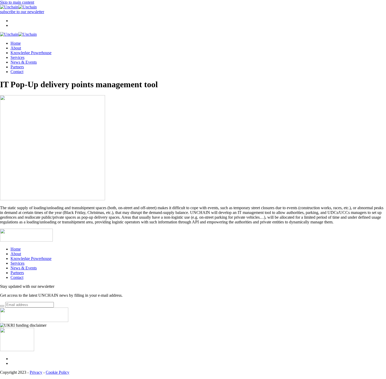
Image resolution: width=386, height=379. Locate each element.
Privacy (36, 372)
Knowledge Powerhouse (31, 52)
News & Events (24, 62)
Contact (17, 71)
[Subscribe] (2, 306)
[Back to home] (18, 7)
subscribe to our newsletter (22, 11)
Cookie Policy (57, 372)
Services (17, 57)
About (16, 48)
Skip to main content (17, 2)
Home (16, 43)
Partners (17, 67)
